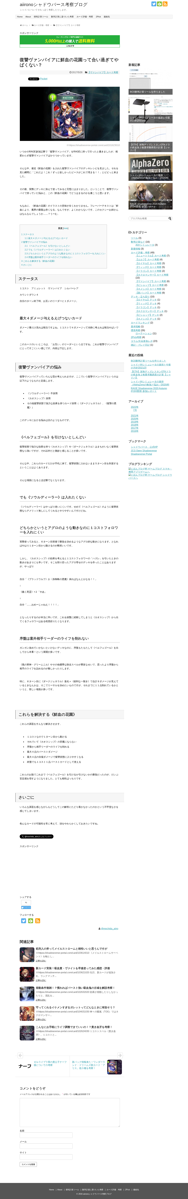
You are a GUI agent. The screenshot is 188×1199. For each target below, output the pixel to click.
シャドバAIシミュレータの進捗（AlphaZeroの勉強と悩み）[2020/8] (149, 176)
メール (23, 1141)
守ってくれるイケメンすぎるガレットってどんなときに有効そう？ (75, 1007)
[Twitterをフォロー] (153, 3)
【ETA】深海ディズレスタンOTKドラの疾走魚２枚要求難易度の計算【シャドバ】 (150, 147)
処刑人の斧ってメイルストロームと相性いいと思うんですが (71, 948)
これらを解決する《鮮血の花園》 (38, 261)
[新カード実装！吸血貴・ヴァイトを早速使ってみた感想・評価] (27, 974)
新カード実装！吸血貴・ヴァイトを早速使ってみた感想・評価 (73, 968)
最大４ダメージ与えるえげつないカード (46, 238)
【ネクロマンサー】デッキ (150, 311)
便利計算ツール (41, 16)
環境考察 (135, 330)
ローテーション (144, 333)
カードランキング (140, 322)
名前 (22, 1131)
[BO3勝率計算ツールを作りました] (151, 81)
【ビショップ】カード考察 (150, 285)
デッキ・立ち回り (140, 296)
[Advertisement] (44, 868)
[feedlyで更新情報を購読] (159, 3)
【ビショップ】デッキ (147, 315)
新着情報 (135, 249)
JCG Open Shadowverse (144, 450)
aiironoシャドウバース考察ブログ (54, 4)
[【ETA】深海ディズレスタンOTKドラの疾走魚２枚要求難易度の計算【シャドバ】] (151, 139)
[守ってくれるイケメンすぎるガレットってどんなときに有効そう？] (27, 1013)
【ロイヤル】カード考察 (148, 263)
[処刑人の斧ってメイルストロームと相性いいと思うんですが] (27, 954)
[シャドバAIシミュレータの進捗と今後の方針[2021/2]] (151, 110)
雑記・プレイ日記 (140, 345)
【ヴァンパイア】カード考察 (103, 72)
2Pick (98, 16)
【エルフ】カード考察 (147, 259)
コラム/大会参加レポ (142, 341)
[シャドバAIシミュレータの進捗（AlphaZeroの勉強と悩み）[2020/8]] (151, 167)
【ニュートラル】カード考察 (151, 255)
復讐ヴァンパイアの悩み (34, 242)
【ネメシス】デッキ (146, 319)
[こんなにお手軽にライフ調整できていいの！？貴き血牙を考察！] (27, 1033)
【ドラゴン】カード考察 (148, 271)
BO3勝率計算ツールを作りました (147, 92)
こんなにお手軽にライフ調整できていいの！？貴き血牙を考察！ (74, 1027)
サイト (23, 1152)
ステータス (27, 234)
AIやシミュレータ (145, 245)
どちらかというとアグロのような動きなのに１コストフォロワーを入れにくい (65, 253)
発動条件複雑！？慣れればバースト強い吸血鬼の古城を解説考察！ (75, 987)
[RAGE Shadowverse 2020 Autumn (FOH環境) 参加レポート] (151, 196)
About (28, 16)
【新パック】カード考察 (148, 293)
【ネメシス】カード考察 (148, 289)
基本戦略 (135, 326)
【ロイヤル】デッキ (146, 299)
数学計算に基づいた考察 (62, 16)
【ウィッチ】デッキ (146, 303)
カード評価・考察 (85, 16)
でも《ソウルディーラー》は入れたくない (47, 249)
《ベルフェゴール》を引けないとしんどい (47, 246)
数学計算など (138, 242)
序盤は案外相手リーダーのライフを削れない (48, 257)
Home (20, 16)
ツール (134, 238)
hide (66, 228)
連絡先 (107, 16)
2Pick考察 (136, 337)
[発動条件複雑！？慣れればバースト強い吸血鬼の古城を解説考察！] (27, 994)
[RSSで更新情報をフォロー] (165, 3)
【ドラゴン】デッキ (146, 307)
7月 (135, 410)
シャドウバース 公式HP (144, 447)
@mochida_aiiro (109, 928)
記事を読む (41, 961)
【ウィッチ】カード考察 (148, 267)
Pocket (43, 78)
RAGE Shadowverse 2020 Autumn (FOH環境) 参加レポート (148, 205)
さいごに (26, 265)
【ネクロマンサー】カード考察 (152, 275)
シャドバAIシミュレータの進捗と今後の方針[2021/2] (150, 119)
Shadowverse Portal (141, 454)
